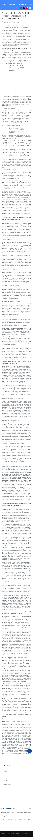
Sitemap (17, 835)
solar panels (22, 55)
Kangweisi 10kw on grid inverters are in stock (25, 819)
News (30, 808)
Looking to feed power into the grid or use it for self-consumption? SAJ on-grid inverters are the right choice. (15, 812)
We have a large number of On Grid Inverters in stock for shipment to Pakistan (9, 819)
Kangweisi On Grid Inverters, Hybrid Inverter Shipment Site (9, 816)
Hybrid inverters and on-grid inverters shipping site (25, 816)
